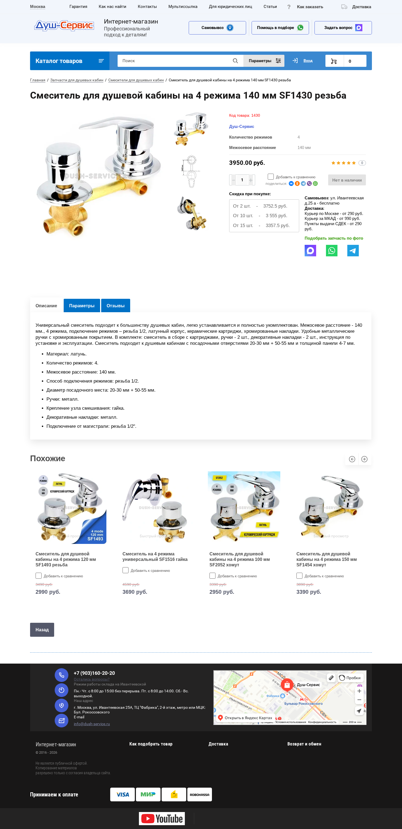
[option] (98, 176)
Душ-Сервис (241, 126)
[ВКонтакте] (291, 183)
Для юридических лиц (230, 6)
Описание (46, 305)
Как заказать (310, 6)
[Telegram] (303, 183)
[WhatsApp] (315, 183)
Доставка (361, 6)
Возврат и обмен (304, 744)
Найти (235, 61)
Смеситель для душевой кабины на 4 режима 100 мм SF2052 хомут (239, 559)
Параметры (82, 305)
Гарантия (78, 6)
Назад (42, 629)
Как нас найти (112, 6)
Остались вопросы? (92, 679)
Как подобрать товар (151, 744)
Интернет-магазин (131, 21)
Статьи (270, 6)
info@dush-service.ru (92, 724)
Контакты (147, 6)
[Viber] (309, 183)
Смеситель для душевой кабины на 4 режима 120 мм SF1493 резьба (66, 559)
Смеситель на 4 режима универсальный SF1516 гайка (155, 557)
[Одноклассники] (297, 183)
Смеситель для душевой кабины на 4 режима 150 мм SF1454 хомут (326, 559)
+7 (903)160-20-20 (94, 673)
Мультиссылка (182, 6)
